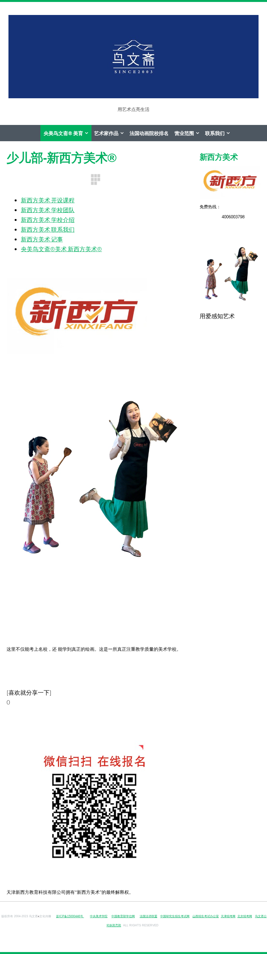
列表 (95, 179)
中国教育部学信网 (123, 916)
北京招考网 (244, 916)
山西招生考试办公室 (205, 916)
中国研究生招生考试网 (175, 916)
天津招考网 (228, 916)
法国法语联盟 (148, 916)
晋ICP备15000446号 (70, 916)
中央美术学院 (98, 916)
